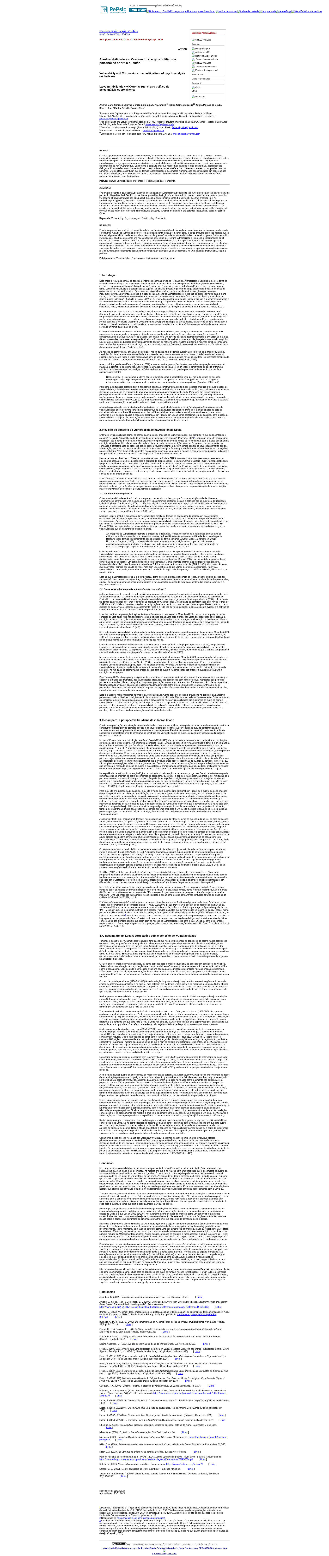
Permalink (200, 96)
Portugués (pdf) (202, 49)
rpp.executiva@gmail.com (164, 1553)
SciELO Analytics (203, 40)
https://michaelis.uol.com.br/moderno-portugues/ (141, 1518)
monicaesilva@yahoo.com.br (159, 124)
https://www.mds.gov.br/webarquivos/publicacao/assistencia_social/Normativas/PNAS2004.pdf (146, 1459)
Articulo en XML (202, 52)
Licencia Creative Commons (205, 1544)
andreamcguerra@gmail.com (113, 118)
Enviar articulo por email (206, 70)
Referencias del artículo (206, 56)
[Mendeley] (193, 87)
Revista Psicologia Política (118, 31)
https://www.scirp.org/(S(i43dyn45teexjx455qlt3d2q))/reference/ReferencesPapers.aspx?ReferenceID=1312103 (154, 1307)
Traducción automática (206, 66)
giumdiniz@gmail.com (153, 130)
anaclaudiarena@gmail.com (186, 134)
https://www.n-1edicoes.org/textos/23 (184, 1464)
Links (199, 1297)
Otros (197, 87)
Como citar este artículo (207, 59)
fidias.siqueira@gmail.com (185, 127)
